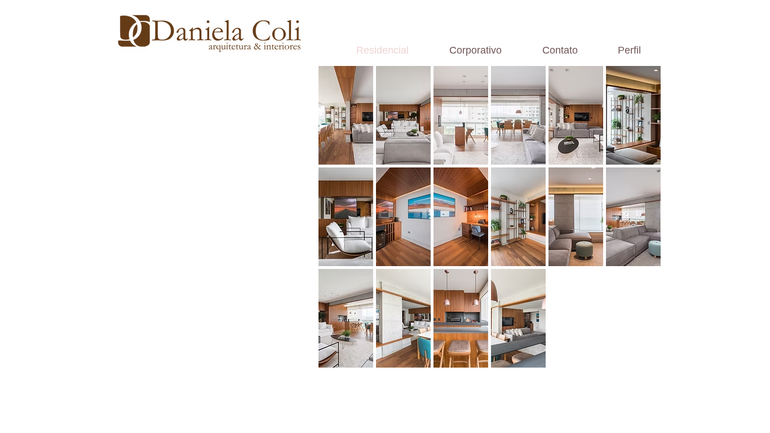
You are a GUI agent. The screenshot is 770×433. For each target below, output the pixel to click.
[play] (637, 358)
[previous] (342, 227)
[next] (636, 227)
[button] (345, 115)
